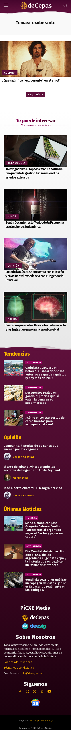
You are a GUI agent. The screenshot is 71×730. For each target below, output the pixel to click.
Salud (12, 319)
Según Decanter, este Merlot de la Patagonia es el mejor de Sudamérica (34, 225)
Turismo (31, 518)
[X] (35, 692)
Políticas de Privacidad (18, 662)
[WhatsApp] (42, 692)
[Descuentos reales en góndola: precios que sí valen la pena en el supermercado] (13, 393)
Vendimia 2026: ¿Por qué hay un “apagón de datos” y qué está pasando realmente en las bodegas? (46, 585)
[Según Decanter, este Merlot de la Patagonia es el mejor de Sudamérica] (35, 205)
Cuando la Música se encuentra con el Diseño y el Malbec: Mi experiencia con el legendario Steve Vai (34, 276)
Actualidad (33, 362)
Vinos (12, 216)
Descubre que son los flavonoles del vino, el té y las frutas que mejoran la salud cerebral (35, 327)
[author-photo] (8, 456)
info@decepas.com (32, 673)
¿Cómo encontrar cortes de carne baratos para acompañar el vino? (45, 421)
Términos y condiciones (19, 667)
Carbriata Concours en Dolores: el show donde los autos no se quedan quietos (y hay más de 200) (45, 373)
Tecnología (16, 163)
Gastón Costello (24, 456)
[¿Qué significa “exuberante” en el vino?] (35, 59)
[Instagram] (27, 692)
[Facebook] (20, 692)
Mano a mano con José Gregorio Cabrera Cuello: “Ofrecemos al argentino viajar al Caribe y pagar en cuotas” (44, 529)
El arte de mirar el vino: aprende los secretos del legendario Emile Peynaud (32, 468)
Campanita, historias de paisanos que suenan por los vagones (31, 447)
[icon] (35, 702)
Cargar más (34, 94)
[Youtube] (49, 692)
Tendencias (34, 387)
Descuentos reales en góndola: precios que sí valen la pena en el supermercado (42, 398)
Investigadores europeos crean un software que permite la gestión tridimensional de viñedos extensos (33, 173)
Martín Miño (21, 477)
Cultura (9, 72)
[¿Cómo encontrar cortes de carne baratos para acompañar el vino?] (13, 418)
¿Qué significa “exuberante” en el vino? (31, 80)
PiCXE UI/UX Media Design (41, 720)
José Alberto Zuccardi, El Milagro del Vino (33, 488)
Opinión (14, 265)
